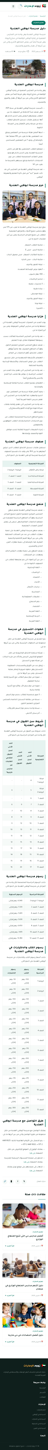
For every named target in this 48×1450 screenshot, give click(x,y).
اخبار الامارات (41, 1410)
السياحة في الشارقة (39, 1424)
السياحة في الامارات (39, 1419)
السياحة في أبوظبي (39, 1415)
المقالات (43, 1397)
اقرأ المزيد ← (9, 1246)
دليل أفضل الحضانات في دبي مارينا (25, 1335)
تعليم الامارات (33, 16)
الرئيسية (43, 16)
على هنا (33, 1153)
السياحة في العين (39, 1428)
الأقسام (43, 1393)
